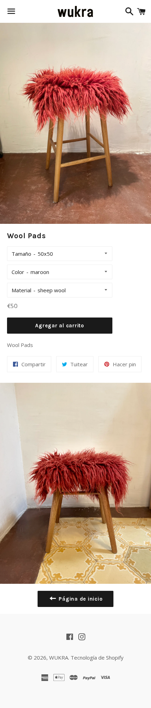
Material (21, 290)
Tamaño (21, 253)
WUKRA (58, 657)
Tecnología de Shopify (97, 657)
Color (18, 271)
